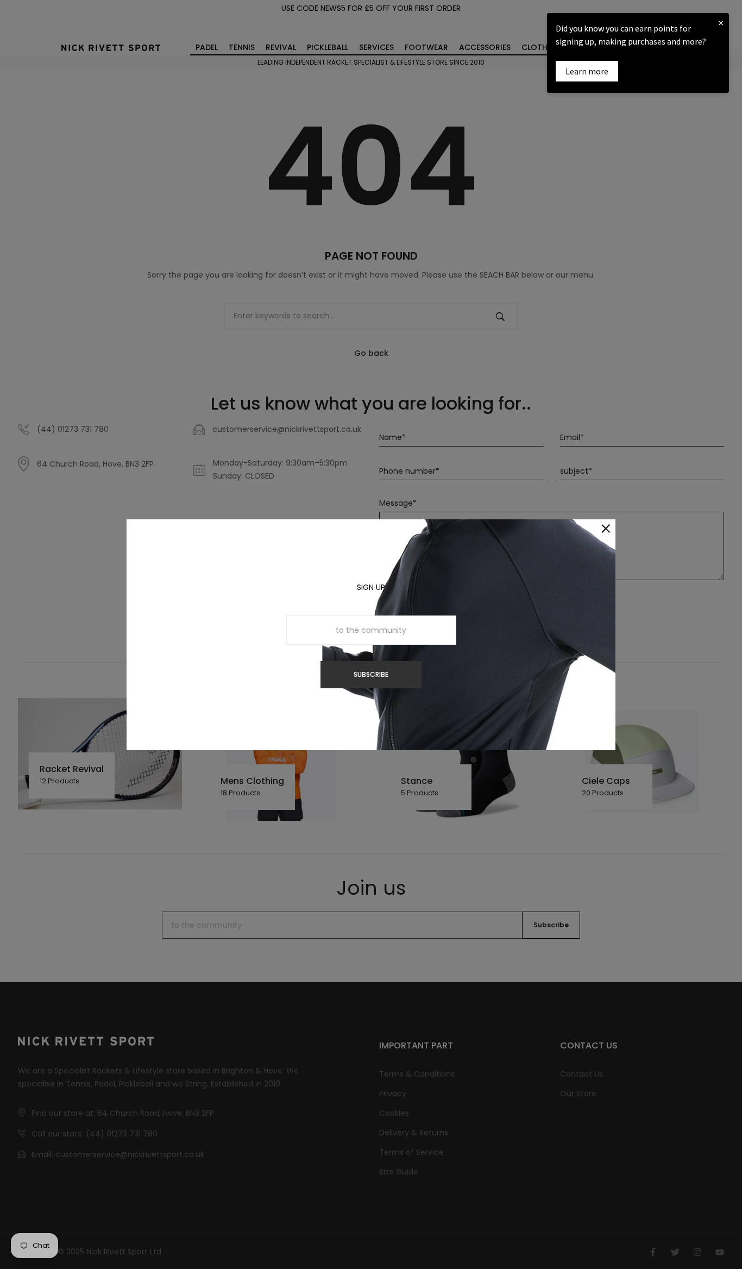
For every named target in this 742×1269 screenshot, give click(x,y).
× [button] (721, 22)
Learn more (586, 71)
